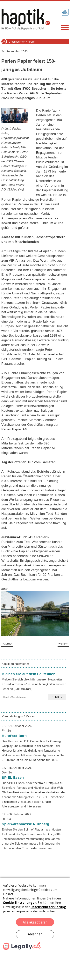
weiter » (63, 643)
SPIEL (13, 778)
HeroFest (14, 736)
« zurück (7, 643)
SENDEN (57, 697)
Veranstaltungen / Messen (19, 716)
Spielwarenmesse (25, 824)
